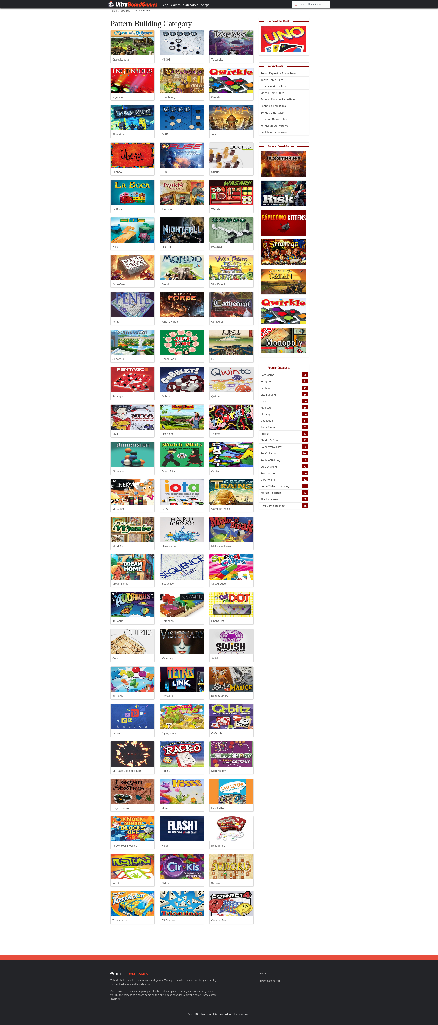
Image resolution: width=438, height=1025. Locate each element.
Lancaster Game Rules (274, 86)
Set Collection (269, 453)
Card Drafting (269, 466)
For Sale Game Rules (273, 106)
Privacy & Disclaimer (269, 980)
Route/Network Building (275, 486)
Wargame (266, 381)
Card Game (267, 375)
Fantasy (265, 388)
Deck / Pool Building (273, 506)
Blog (165, 5)
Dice (263, 401)
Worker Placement (271, 493)
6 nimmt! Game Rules (274, 119)
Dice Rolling (268, 479)
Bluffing (265, 414)
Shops (205, 5)
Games (176, 5)
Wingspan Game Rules (274, 125)
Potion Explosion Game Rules (278, 73)
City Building (268, 394)
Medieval (266, 407)
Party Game (268, 427)
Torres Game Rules (272, 80)
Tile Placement (270, 499)
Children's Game (270, 440)
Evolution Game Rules (274, 132)
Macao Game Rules (272, 93)
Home (113, 11)
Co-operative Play (271, 447)
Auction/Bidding (270, 460)
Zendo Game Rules (272, 112)
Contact (263, 973)
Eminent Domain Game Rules (278, 99)
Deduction (267, 420)
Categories (190, 5)
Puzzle (265, 434)
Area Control (268, 473)
